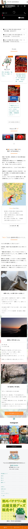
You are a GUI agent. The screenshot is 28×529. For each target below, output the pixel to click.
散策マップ (3, 482)
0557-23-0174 (14, 465)
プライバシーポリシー (5, 493)
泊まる (2, 475)
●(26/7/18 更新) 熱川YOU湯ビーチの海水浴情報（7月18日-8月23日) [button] (12, 40)
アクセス (2, 491)
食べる (2, 480)
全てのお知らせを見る (14, 122)
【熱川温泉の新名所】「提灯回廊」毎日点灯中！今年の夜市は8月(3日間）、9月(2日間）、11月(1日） (21, 77)
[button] (27, 2)
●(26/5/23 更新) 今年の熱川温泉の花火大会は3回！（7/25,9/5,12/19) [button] (12, 35)
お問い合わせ (3, 488)
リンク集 (2, 495)
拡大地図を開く (13, 225)
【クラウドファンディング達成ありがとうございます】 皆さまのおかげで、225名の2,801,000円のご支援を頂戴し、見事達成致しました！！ (14, 109)
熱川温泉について (14, 413)
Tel (6, 527)
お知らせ (2, 486)
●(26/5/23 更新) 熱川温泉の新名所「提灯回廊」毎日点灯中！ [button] (12, 30)
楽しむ (2, 478)
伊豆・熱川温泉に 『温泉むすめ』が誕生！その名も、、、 (7, 73)
